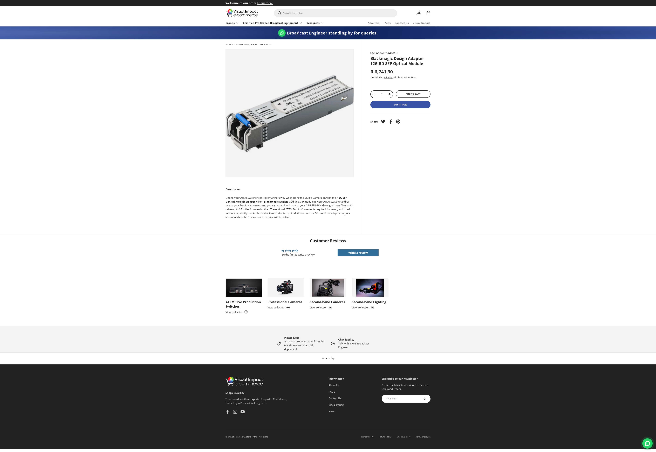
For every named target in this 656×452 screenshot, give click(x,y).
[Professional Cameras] (286, 288)
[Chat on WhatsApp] (647, 443)
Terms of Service (423, 436)
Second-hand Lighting (369, 302)
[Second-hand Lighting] (370, 288)
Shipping (388, 77)
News (332, 411)
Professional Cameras (285, 302)
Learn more (292, 3)
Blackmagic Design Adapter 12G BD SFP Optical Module (253, 44)
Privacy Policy (367, 436)
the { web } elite (261, 436)
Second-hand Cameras (327, 302)
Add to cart (413, 93)
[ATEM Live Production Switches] (244, 288)
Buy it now (400, 104)
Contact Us (402, 23)
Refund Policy (385, 436)
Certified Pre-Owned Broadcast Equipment (270, 23)
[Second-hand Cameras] (328, 288)
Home (228, 44)
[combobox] (335, 13)
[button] (428, 13)
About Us (373, 23)
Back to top (328, 358)
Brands (230, 23)
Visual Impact (421, 23)
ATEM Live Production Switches (243, 304)
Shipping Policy (403, 436)
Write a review (358, 253)
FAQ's (387, 23)
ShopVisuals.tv (238, 436)
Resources (312, 23)
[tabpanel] (290, 207)
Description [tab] (233, 189)
